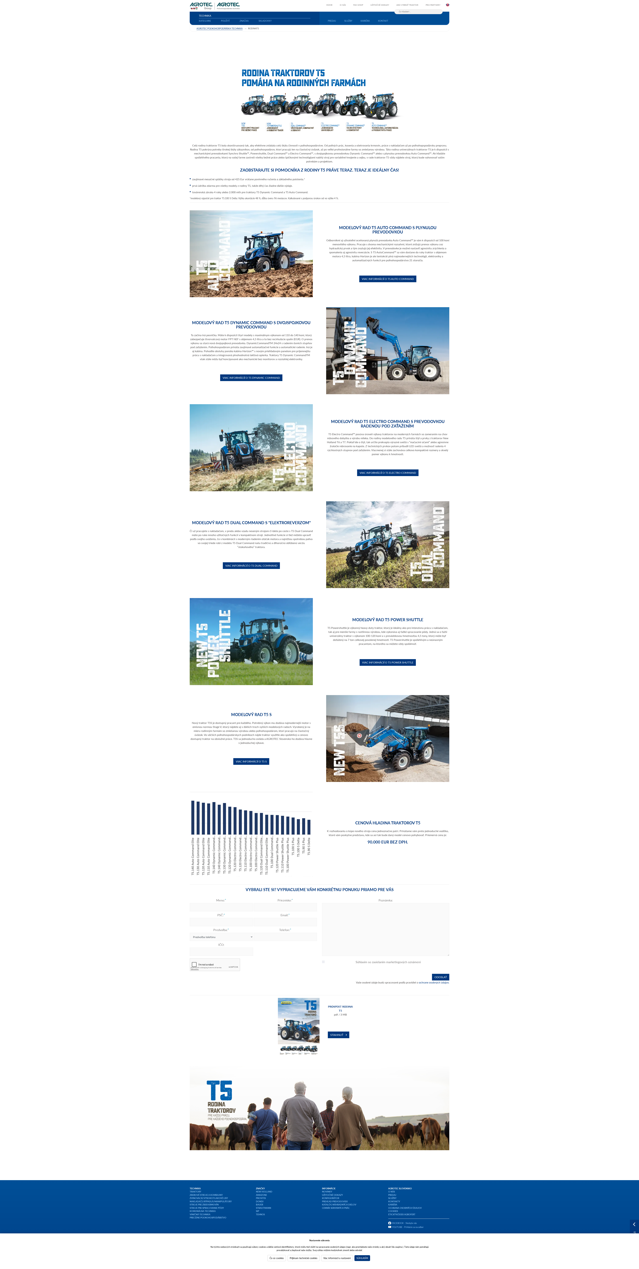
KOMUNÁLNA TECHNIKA (203, 1211)
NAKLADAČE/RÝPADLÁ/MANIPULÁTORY (211, 1201)
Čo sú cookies (277, 1258)
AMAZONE (261, 1194)
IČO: (221, 945)
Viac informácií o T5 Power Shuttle (387, 662)
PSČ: (220, 915)
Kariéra (365, 20)
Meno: (220, 900)
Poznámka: (386, 900)
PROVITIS (261, 1198)
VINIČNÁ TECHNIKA (200, 1214)
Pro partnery (433, 4)
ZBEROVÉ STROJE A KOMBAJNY (206, 1194)
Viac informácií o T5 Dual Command (251, 565)
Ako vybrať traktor (407, 4)
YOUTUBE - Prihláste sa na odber (408, 1227)
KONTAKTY (394, 1201)
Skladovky (265, 20)
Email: (284, 915)
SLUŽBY (392, 1198)
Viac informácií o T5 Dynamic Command (251, 378)
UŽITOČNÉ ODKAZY (332, 1194)
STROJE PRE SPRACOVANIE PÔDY (207, 1207)
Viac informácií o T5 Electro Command (388, 473)
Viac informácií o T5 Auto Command (388, 279)
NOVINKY (327, 1191)
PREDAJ (392, 1194)
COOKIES (393, 1211)
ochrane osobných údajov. (434, 982)
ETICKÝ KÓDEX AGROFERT (401, 1214)
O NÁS (391, 1191)
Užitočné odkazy (379, 4)
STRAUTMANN (263, 1207)
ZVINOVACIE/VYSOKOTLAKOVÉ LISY (209, 1198)
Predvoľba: (220, 930)
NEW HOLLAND (264, 1191)
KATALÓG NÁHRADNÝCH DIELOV (339, 1204)
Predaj (332, 20)
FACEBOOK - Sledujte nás (404, 1223)
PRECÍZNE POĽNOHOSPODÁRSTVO (208, 1217)
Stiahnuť (336, 1035)
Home (329, 4)
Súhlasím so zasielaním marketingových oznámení (388, 962)
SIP (257, 1211)
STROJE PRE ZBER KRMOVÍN (204, 1204)
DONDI (259, 1201)
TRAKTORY (195, 1191)
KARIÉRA (392, 1204)
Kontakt (383, 20)
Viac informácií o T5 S (251, 761)
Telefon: (284, 930)
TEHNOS (260, 1214)
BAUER (259, 1204)
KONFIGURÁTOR (330, 1198)
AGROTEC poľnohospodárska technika (220, 28)
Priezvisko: (285, 900)
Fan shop (358, 4)
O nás (343, 4)
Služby (348, 20)
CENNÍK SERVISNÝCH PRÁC (336, 1207)
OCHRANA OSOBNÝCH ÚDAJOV (405, 1207)
